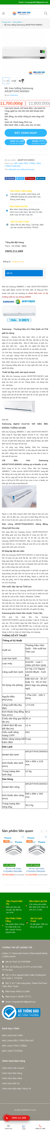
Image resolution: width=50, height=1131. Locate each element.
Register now (18, 261)
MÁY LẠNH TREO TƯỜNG (24, 163)
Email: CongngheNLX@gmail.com (21, 1001)
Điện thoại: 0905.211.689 (17, 991)
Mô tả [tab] (9, 273)
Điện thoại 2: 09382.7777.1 (18, 996)
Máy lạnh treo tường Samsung (21, 169)
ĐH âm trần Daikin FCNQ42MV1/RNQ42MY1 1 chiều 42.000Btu (36, 871)
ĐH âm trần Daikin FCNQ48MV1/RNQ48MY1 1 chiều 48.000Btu (13, 871)
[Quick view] (23, 837)
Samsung (14, 95)
